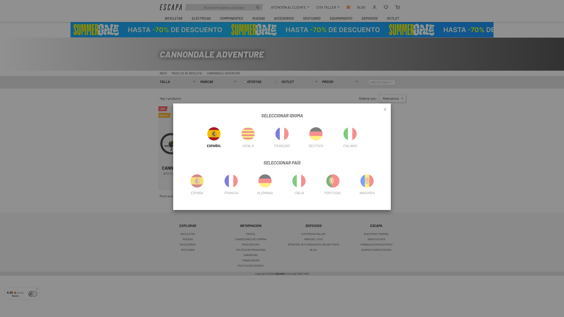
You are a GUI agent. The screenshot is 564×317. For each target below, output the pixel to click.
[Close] (385, 109)
